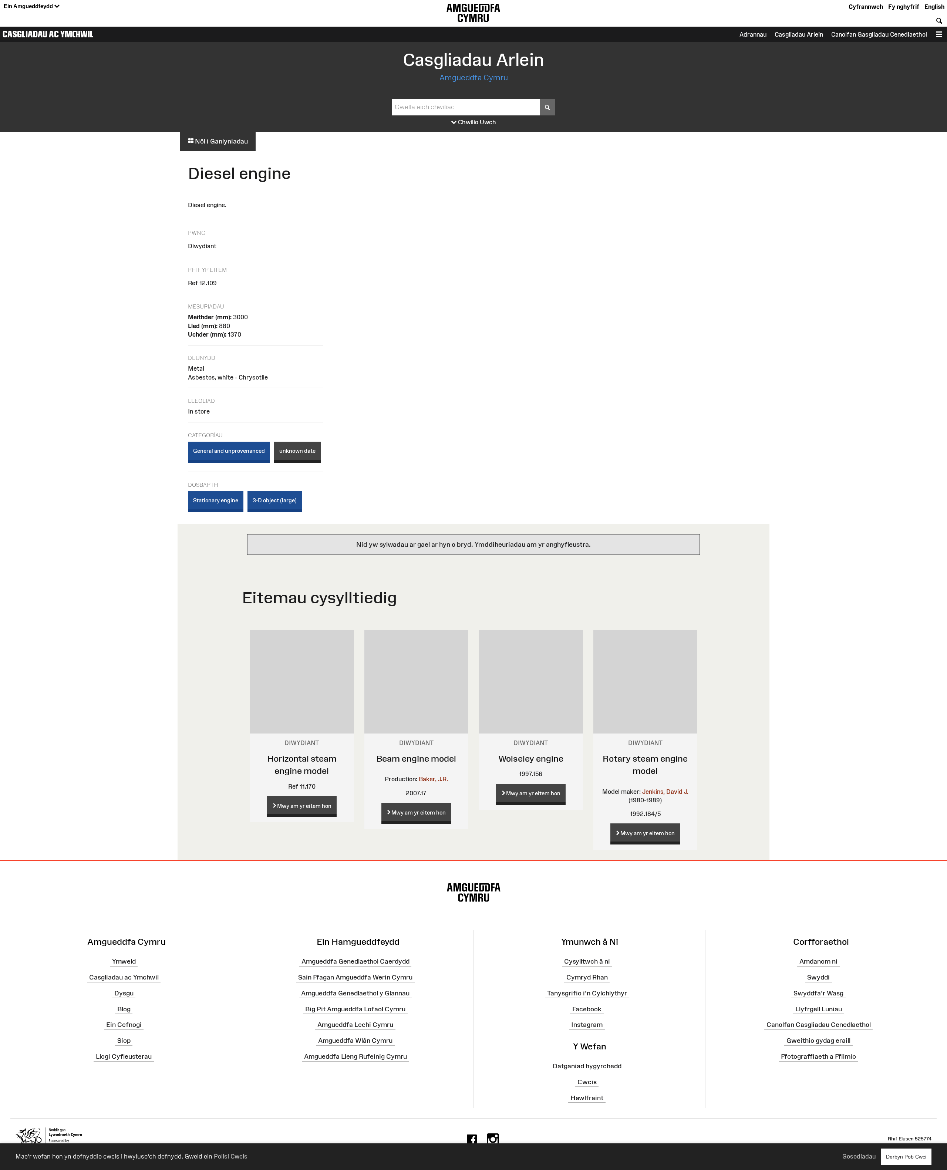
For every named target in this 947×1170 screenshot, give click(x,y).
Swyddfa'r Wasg (818, 993)
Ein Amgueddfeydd (29, 6)
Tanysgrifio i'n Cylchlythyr (587, 993)
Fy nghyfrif (903, 6)
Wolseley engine (530, 758)
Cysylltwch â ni (587, 961)
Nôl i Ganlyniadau (220, 141)
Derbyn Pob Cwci (906, 1157)
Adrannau (752, 34)
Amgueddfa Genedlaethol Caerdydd (355, 961)
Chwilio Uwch (476, 122)
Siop (124, 1040)
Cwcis (587, 1082)
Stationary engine (215, 500)
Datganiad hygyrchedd (587, 1066)
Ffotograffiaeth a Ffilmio (818, 1056)
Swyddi (818, 977)
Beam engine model (416, 758)
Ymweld (124, 961)
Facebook (586, 1008)
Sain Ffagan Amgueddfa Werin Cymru (355, 977)
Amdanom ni (818, 961)
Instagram (587, 1024)
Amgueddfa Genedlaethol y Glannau (355, 993)
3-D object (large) (275, 500)
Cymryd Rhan (587, 977)
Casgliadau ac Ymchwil (48, 34)
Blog (124, 1008)
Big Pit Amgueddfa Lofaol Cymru (355, 1008)
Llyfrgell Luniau (818, 1008)
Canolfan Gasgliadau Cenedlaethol (879, 34)
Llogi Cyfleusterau (124, 1056)
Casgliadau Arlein (799, 34)
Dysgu (124, 993)
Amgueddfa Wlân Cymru (355, 1040)
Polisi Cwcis (230, 1156)
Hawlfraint (586, 1097)
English (934, 6)
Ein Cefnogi (124, 1024)
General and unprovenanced (229, 451)
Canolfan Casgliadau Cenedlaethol (818, 1024)
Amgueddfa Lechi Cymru (355, 1024)
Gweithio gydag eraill (818, 1040)
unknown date (297, 451)
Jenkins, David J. (665, 791)
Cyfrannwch (866, 6)
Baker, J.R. (433, 779)
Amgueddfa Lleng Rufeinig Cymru (355, 1056)
